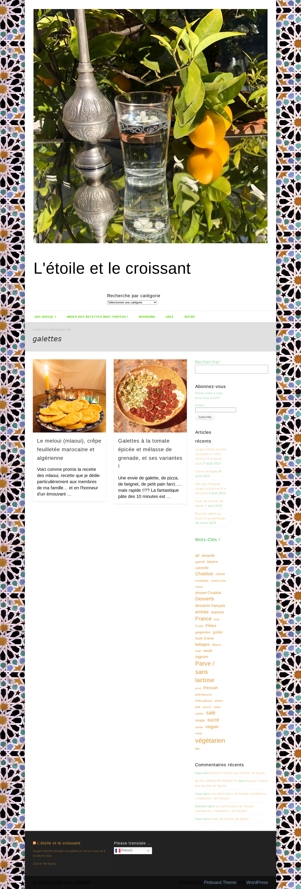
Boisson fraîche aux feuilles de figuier (238, 773)
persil (198, 688)
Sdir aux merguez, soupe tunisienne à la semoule (210, 488)
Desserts (204, 598)
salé (211, 713)
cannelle (202, 568)
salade (217, 707)
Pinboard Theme (220, 882)
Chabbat (204, 573)
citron (220, 574)
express (217, 612)
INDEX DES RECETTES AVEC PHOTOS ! (97, 316)
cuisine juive (218, 580)
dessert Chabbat (208, 593)
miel (198, 651)
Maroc (216, 644)
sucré (213, 720)
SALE (170, 316)
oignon (201, 656)
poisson (207, 707)
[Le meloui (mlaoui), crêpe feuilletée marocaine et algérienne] (69, 395)
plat (197, 707)
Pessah (210, 687)
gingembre (202, 632)
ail (197, 555)
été (197, 748)
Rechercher (207, 362)
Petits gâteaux (203, 700)
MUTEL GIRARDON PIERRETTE (216, 781)
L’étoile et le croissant (58, 843)
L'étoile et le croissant (112, 268)
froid (216, 619)
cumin (199, 586)
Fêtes (211, 625)
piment (219, 700)
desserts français (210, 605)
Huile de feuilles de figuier (230, 818)
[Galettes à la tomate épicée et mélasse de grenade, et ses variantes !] (150, 395)
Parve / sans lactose (204, 672)
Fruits (199, 626)
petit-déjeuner (203, 694)
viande (198, 733)
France (203, 619)
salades (199, 713)
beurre (212, 562)
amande (208, 555)
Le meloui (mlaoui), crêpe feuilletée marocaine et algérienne (69, 449)
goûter (218, 632)
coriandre (201, 580)
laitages (202, 644)
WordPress (257, 882)
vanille (199, 727)
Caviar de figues (206, 471)
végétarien (210, 740)
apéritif (200, 562)
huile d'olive (204, 638)
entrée (202, 611)
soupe (200, 720)
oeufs (207, 651)
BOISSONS (147, 316)
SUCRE (189, 316)
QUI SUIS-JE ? (45, 316)
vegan (212, 726)
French (126, 850)
